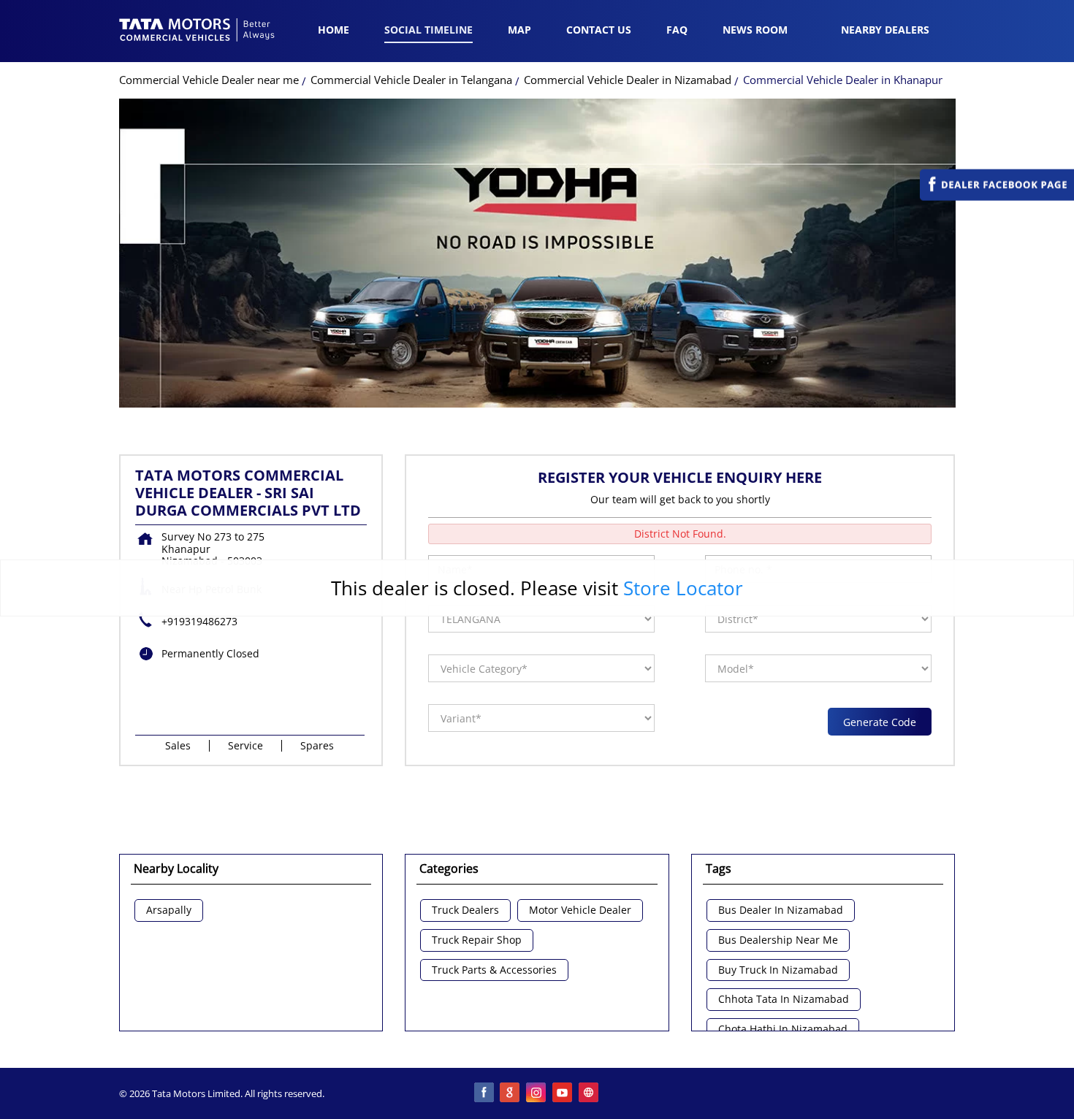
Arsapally (168, 910)
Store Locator (683, 588)
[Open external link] (997, 197)
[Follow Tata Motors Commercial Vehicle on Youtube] (563, 1093)
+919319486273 (199, 621)
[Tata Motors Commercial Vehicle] (197, 31)
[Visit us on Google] (511, 1093)
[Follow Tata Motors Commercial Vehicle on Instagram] (537, 1093)
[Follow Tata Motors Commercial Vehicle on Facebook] (484, 1093)
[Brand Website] (590, 1093)
